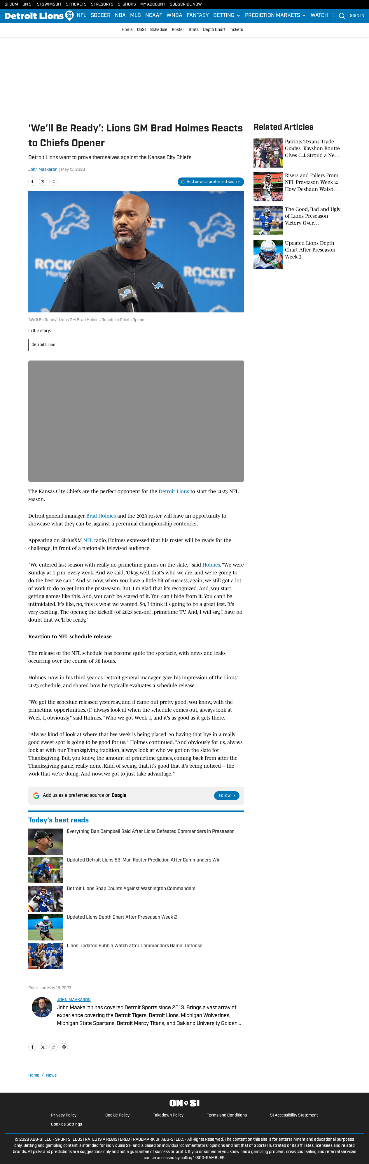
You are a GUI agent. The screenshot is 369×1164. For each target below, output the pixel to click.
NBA (120, 15)
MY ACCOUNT (152, 4)
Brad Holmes (101, 516)
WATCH (319, 15)
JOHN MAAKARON (74, 1000)
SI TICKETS (76, 4)
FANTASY (198, 15)
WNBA (174, 15)
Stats (194, 30)
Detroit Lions (43, 345)
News (51, 1075)
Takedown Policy (168, 1115)
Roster (178, 30)
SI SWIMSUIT (49, 4)
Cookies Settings (66, 1124)
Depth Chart (214, 30)
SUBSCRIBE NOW (186, 4)
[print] (64, 1047)
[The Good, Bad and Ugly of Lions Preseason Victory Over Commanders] (297, 220)
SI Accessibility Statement (294, 1115)
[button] (227, 16)
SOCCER (101, 15)
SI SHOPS (127, 4)
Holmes (211, 565)
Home (127, 30)
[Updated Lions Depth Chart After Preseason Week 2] (297, 254)
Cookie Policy (117, 1115)
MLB (135, 15)
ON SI (27, 4)
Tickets (236, 30)
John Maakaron (42, 170)
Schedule (158, 30)
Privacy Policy (63, 1115)
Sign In (357, 16)
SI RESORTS (102, 4)
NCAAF (153, 15)
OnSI (141, 30)
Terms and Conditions (227, 1115)
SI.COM (11, 4)
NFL (81, 15)
